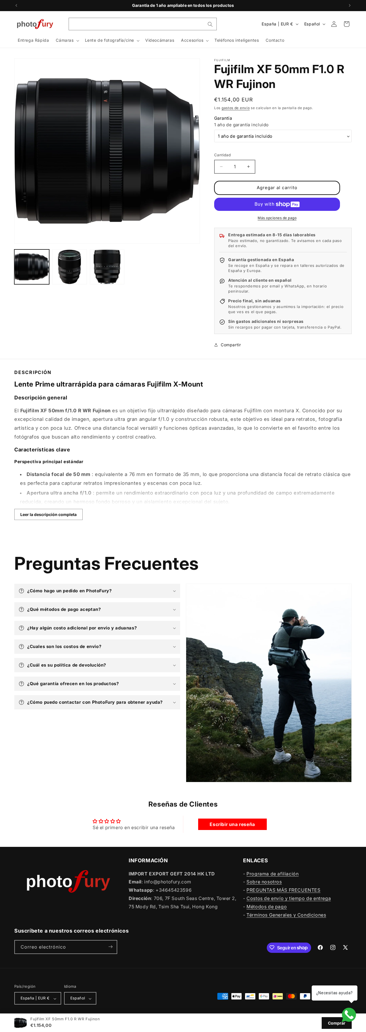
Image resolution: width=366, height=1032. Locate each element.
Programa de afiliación (272, 873)
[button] (66, 41)
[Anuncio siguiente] (349, 5)
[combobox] (142, 24)
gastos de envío (236, 108)
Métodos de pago (266, 906)
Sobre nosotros (264, 882)
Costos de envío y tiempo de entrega (288, 898)
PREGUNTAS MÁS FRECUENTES (283, 890)
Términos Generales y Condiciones (286, 914)
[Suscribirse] (110, 947)
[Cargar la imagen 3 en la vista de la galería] (107, 266)
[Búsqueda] (210, 24)
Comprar (336, 1023)
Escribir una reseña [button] (232, 824)
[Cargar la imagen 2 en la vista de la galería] (69, 266)
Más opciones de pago (277, 218)
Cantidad (222, 155)
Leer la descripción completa (48, 514)
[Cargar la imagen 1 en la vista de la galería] (31, 266)
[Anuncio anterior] (16, 5)
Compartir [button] (231, 344)
